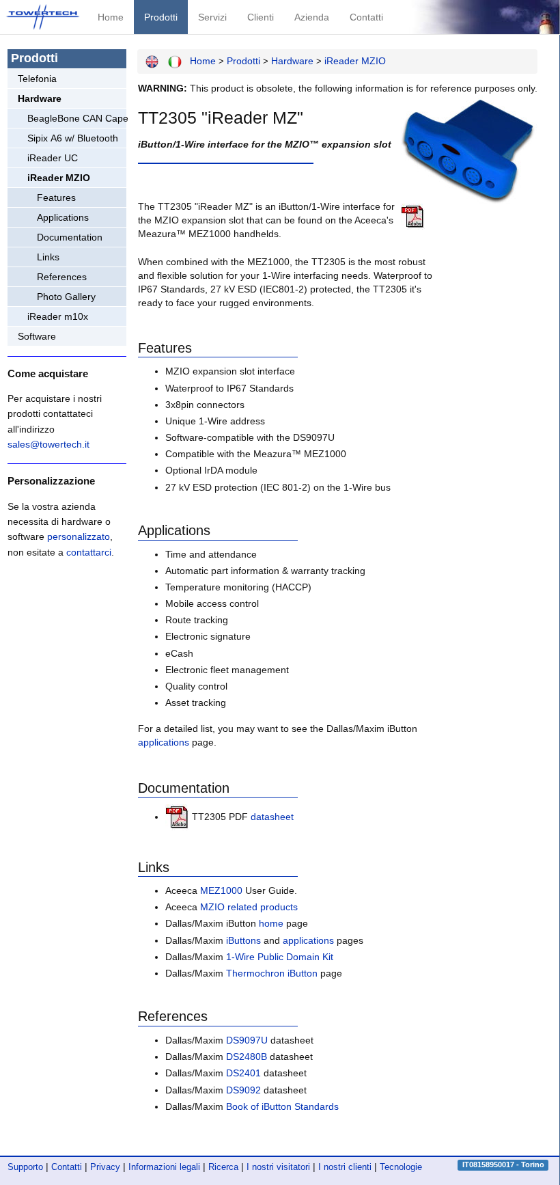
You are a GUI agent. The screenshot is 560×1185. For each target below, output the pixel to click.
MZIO (355, 60)
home (271, 923)
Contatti (366, 17)
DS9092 (243, 1090)
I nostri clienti (345, 1167)
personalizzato (78, 536)
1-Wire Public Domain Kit (279, 956)
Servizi (212, 17)
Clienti (260, 17)
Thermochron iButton (272, 973)
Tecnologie (401, 1167)
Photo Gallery (66, 296)
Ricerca (223, 1167)
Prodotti (161, 17)
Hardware (39, 98)
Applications (63, 217)
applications (163, 742)
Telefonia (37, 78)
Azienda (311, 17)
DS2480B (246, 1056)
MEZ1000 (221, 890)
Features (56, 197)
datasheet (272, 816)
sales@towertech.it (48, 444)
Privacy (105, 1167)
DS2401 (243, 1072)
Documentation (69, 237)
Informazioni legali (164, 1167)
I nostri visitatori (278, 1167)
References (62, 276)
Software (37, 336)
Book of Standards (282, 1106)
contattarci (88, 552)
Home (111, 17)
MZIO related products (249, 906)
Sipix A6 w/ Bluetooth (72, 138)
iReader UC (52, 157)
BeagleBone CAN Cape (76, 118)
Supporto (25, 1167)
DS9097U (247, 1040)
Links (48, 256)
